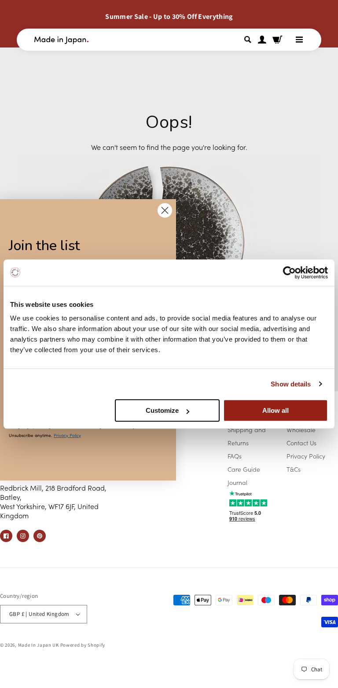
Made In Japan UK (38, 645)
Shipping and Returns (247, 436)
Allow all (275, 410)
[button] (249, 39)
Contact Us (301, 442)
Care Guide (244, 469)
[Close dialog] (165, 210)
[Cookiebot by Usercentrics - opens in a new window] (289, 272)
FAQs (235, 455)
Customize (162, 410)
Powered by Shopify (83, 645)
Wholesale (301, 429)
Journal (237, 482)
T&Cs (294, 469)
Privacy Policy (306, 455)
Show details (291, 384)
